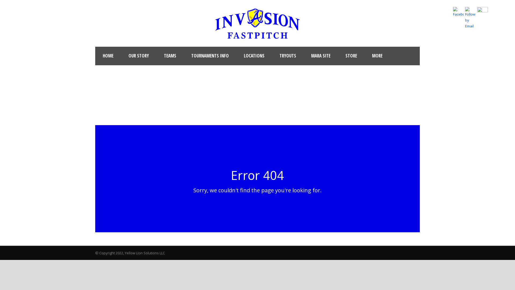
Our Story (138, 56)
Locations (254, 56)
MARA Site (320, 56)
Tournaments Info (210, 56)
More (377, 56)
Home (108, 56)
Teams (170, 56)
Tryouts (287, 56)
